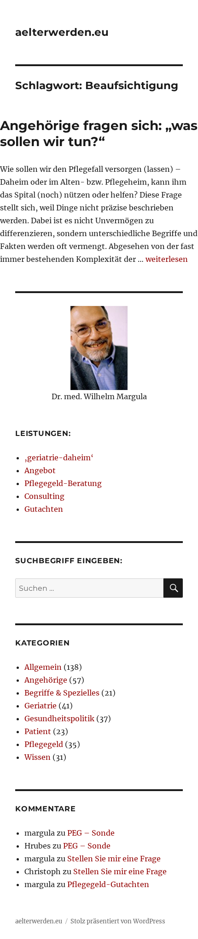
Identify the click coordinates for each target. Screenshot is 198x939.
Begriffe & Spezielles (61, 692)
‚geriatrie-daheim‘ (58, 457)
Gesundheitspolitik (59, 718)
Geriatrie (40, 705)
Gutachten (43, 509)
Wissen (37, 757)
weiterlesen (167, 259)
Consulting (44, 496)
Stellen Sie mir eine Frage (114, 858)
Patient (37, 731)
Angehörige (45, 679)
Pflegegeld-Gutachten (108, 884)
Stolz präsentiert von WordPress (117, 921)
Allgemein (43, 667)
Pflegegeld (43, 744)
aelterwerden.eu (62, 32)
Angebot (40, 470)
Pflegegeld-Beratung (63, 483)
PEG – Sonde (91, 832)
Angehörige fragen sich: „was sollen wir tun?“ (99, 133)
